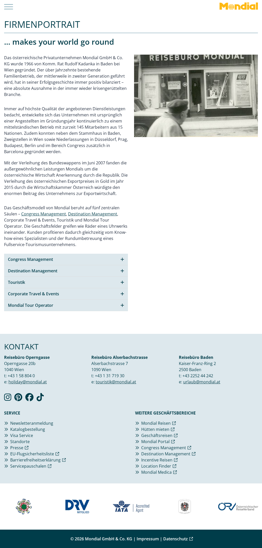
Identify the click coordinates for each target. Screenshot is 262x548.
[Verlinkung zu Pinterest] (18, 398)
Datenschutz (175, 539)
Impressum (148, 539)
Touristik (16, 282)
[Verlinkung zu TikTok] (40, 398)
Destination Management (92, 214)
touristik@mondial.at (116, 382)
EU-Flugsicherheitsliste (32, 454)
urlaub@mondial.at (201, 382)
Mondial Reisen (156, 423)
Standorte (20, 441)
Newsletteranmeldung (31, 423)
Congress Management (43, 214)
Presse (16, 447)
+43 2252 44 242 (197, 376)
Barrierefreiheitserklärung (35, 460)
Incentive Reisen (156, 460)
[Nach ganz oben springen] (245, 532)
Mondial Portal (155, 441)
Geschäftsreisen (156, 435)
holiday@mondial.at (27, 382)
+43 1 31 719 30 (109, 376)
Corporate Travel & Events (33, 294)
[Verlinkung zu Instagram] (7, 398)
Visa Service (21, 435)
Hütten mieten (155, 429)
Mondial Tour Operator (30, 305)
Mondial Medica (156, 472)
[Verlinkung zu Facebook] (29, 398)
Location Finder (156, 466)
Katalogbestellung (27, 429)
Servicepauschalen (28, 466)
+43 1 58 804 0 (21, 376)
